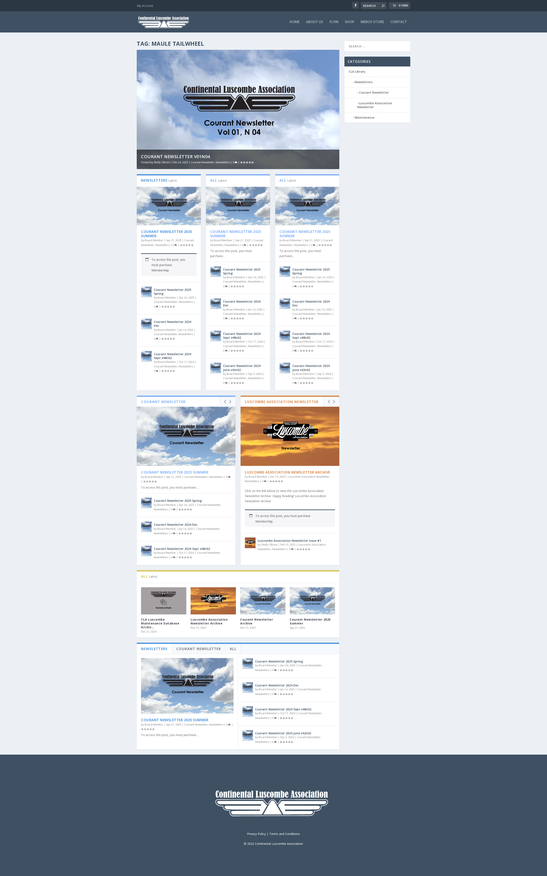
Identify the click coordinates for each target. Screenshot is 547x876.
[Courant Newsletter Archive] (262, 600)
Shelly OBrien (162, 162)
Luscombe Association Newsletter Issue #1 (289, 541)
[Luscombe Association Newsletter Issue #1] (250, 542)
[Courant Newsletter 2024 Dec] (146, 324)
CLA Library (357, 71)
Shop (349, 22)
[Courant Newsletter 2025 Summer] (169, 206)
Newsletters (223, 162)
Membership (160, 270)
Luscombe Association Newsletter (308, 476)
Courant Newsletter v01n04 (175, 156)
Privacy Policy (256, 834)
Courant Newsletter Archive (256, 621)
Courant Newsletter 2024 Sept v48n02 (172, 356)
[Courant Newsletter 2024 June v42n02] (215, 368)
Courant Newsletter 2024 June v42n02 (241, 368)
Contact (398, 22)
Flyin (333, 22)
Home (295, 22)
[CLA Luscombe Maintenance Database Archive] (163, 600)
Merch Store (372, 22)
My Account (145, 6)
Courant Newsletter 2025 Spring (172, 292)
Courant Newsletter (202, 162)
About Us (314, 22)
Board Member (154, 240)
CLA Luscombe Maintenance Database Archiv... (160, 623)
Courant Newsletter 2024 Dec (172, 324)
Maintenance (364, 117)
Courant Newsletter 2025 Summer (166, 234)
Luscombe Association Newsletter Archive (287, 472)
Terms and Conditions (284, 834)
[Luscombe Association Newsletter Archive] (290, 436)
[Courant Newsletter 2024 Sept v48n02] (146, 356)
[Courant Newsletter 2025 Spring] (146, 292)
